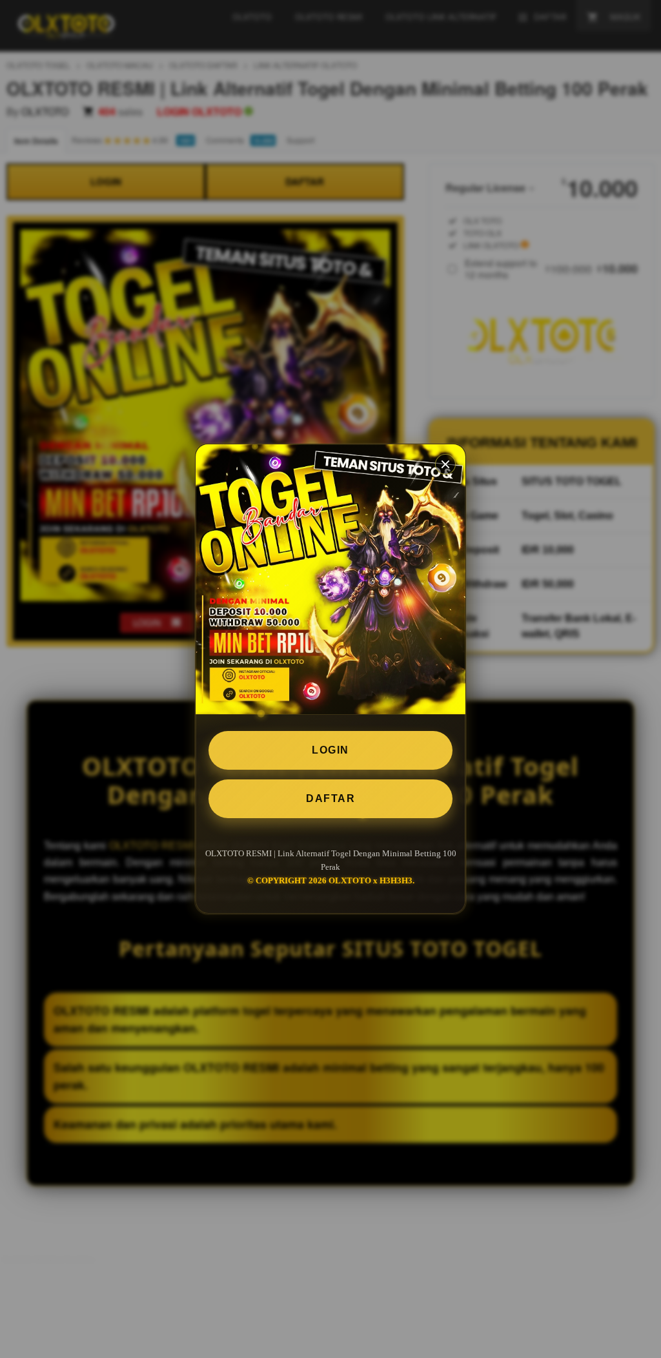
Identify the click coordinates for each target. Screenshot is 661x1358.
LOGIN (330, 750)
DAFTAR (330, 798)
